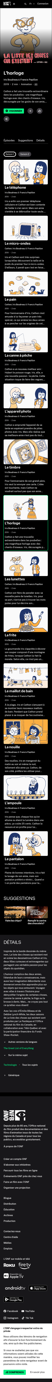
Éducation (9, 1209)
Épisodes (9, 140)
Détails (40, 140)
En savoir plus (37, 1372)
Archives (8, 1215)
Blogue (7, 1198)
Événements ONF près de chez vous (23, 1176)
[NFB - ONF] (7, 4)
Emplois (8, 1248)
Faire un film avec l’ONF (16, 1182)
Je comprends (14, 1372)
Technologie (10, 1065)
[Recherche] (25, 4)
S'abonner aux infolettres (17, 1164)
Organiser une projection (17, 1187)
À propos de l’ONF (13, 1146)
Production (9, 1221)
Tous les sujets (30, 1065)
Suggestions (25, 140)
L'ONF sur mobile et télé (17, 1259)
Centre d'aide (11, 1237)
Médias (7, 1243)
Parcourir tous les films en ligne (20, 1170)
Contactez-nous (12, 1231)
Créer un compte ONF (15, 1159)
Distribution (10, 1203)
